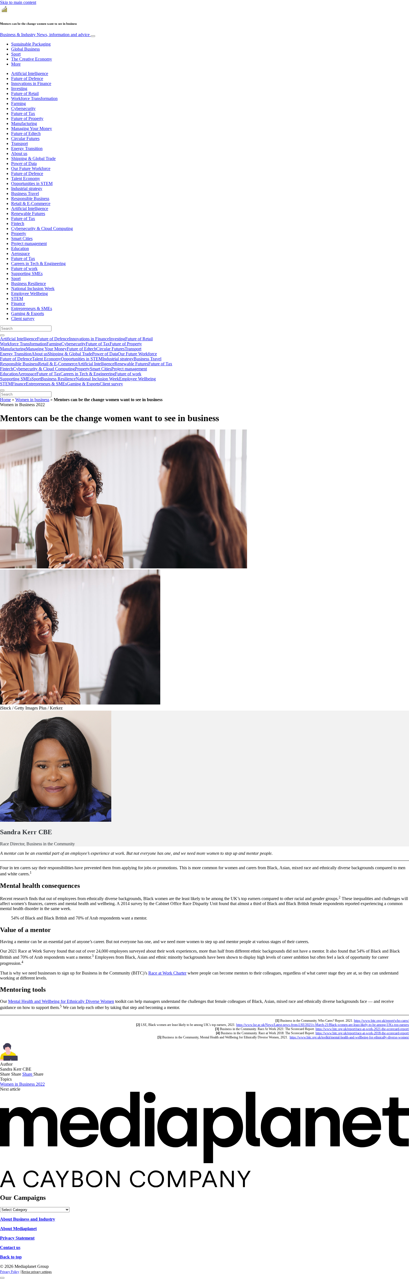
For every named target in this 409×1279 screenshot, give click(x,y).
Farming (18, 103)
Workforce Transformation (34, 98)
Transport (19, 143)
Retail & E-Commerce (30, 203)
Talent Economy (25, 178)
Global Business (25, 49)
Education (20, 248)
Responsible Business (30, 198)
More (16, 64)
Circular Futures (25, 138)
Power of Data (24, 163)
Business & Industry (45, 34)
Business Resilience (28, 283)
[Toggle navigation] (93, 36)
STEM (17, 298)
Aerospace (20, 253)
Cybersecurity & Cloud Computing (42, 228)
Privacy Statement (17, 1238)
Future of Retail (25, 93)
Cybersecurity (23, 108)
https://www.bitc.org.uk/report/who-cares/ (381, 1021)
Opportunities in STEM (32, 183)
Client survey (23, 318)
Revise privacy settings (36, 1272)
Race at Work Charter (167, 973)
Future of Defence (27, 78)
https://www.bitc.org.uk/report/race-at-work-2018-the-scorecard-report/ (362, 1033)
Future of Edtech (26, 133)
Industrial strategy (26, 188)
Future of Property (27, 118)
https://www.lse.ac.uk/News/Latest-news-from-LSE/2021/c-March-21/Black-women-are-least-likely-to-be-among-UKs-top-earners (322, 1025)
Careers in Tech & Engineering (38, 263)
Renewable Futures (28, 213)
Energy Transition (27, 148)
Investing (19, 88)
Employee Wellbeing (29, 293)
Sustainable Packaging (31, 44)
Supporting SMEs (27, 273)
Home (5, 399)
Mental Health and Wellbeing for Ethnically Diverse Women (61, 1001)
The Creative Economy (31, 59)
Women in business (32, 399)
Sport (16, 54)
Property (18, 233)
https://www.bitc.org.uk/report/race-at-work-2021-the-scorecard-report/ (362, 1029)
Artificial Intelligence (29, 73)
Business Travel (25, 193)
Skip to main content (18, 2)
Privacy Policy (9, 1272)
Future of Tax (23, 113)
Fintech (17, 223)
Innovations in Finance (31, 83)
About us (19, 153)
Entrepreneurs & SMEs (31, 308)
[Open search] (2, 335)
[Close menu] (2, 390)
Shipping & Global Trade (33, 158)
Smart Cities (22, 238)
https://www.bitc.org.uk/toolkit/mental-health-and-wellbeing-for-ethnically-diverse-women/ (349, 1037)
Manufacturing (24, 123)
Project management (29, 243)
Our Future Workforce (30, 168)
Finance (18, 303)
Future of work (24, 268)
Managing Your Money (31, 128)
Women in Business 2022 (22, 1084)
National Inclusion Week (33, 288)
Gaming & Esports (27, 313)
